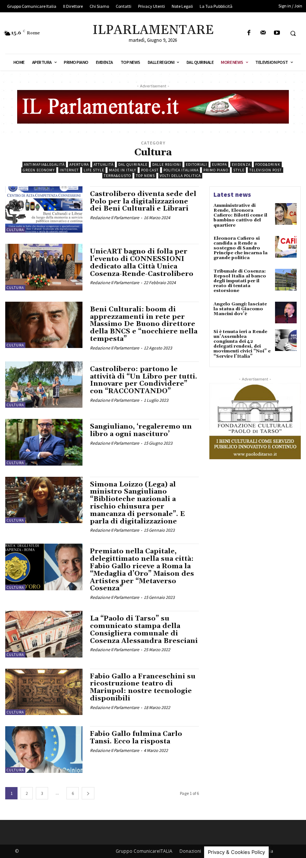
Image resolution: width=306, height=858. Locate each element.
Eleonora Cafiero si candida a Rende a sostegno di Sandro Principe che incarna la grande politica (240, 248)
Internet (69, 170)
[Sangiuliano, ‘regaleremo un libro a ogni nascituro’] (43, 442)
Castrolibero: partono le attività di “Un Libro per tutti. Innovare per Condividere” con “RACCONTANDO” (143, 380)
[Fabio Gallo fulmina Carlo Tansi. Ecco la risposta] (43, 749)
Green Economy (39, 170)
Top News (145, 175)
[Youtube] (277, 33)
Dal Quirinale (132, 164)
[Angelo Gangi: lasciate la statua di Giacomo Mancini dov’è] (286, 312)
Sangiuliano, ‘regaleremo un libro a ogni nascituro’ (141, 430)
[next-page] (88, 793)
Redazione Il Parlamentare (114, 217)
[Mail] (263, 33)
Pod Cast (150, 170)
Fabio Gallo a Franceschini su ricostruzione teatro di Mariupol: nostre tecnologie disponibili (143, 687)
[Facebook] (249, 33)
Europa (219, 164)
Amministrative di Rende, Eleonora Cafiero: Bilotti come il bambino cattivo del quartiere (240, 215)
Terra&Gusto (117, 175)
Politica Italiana (181, 170)
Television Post (265, 170)
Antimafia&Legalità (44, 164)
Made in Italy (122, 170)
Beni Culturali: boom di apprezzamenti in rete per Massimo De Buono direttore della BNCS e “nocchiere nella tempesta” (143, 324)
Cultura (15, 229)
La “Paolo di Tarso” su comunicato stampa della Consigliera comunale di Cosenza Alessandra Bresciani (144, 629)
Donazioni (190, 851)
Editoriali (196, 164)
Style (238, 170)
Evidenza (241, 164)
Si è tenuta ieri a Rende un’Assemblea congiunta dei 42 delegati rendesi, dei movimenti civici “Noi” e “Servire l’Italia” (242, 344)
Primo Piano (215, 170)
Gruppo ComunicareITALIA (144, 851)
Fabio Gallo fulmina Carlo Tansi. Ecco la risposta (136, 738)
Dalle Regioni (166, 164)
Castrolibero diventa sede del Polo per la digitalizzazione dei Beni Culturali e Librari (143, 201)
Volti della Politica (180, 175)
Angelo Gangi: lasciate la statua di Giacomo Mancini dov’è (240, 309)
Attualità (103, 164)
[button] (293, 33)
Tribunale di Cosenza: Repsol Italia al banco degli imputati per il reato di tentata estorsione (239, 281)
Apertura (79, 164)
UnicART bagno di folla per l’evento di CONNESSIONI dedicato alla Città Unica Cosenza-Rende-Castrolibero (141, 262)
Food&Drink (267, 164)
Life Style (94, 170)
